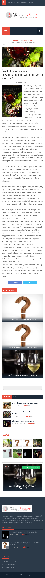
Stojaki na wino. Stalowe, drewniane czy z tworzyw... (26, 413)
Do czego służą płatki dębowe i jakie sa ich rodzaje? (24, 543)
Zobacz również (9, 290)
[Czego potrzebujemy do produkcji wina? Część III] (7, 453)
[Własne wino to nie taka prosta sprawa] (37, 453)
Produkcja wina (9, 567)
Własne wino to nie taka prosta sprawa (20, 2)
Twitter (30, 282)
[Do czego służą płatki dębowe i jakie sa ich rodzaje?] (27, 443)
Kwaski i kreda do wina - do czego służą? (24, 532)
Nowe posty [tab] (17, 397)
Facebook (15, 282)
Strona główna (16, 40)
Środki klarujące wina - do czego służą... (25, 403)
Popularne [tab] (6, 397)
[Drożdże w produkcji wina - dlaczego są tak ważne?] (17, 453)
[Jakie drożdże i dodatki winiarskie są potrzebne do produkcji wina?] (17, 443)
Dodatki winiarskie (27, 40)
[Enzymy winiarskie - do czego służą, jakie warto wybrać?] (7, 443)
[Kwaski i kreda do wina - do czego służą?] (27, 453)
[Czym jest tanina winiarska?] (37, 443)
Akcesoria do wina (10, 561)
